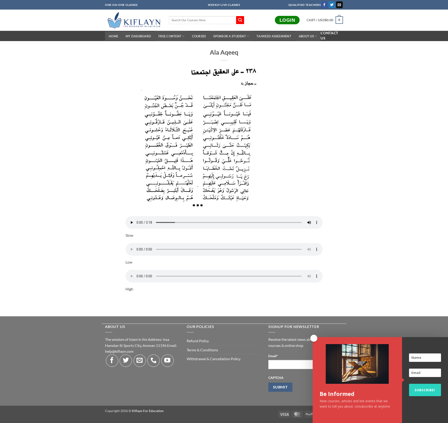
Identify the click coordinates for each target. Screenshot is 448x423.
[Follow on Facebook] (324, 4)
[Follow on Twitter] (332, 4)
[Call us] (153, 360)
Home (113, 36)
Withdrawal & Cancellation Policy (214, 358)
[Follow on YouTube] (167, 360)
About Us (306, 36)
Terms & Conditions (202, 350)
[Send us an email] (339, 4)
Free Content (169, 36)
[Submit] (240, 20)
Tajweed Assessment (273, 36)
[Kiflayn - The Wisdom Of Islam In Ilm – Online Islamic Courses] (133, 20)
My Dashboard (138, 36)
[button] (325, 20)
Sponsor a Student (229, 36)
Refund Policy (198, 340)
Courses (199, 36)
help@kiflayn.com (119, 351)
